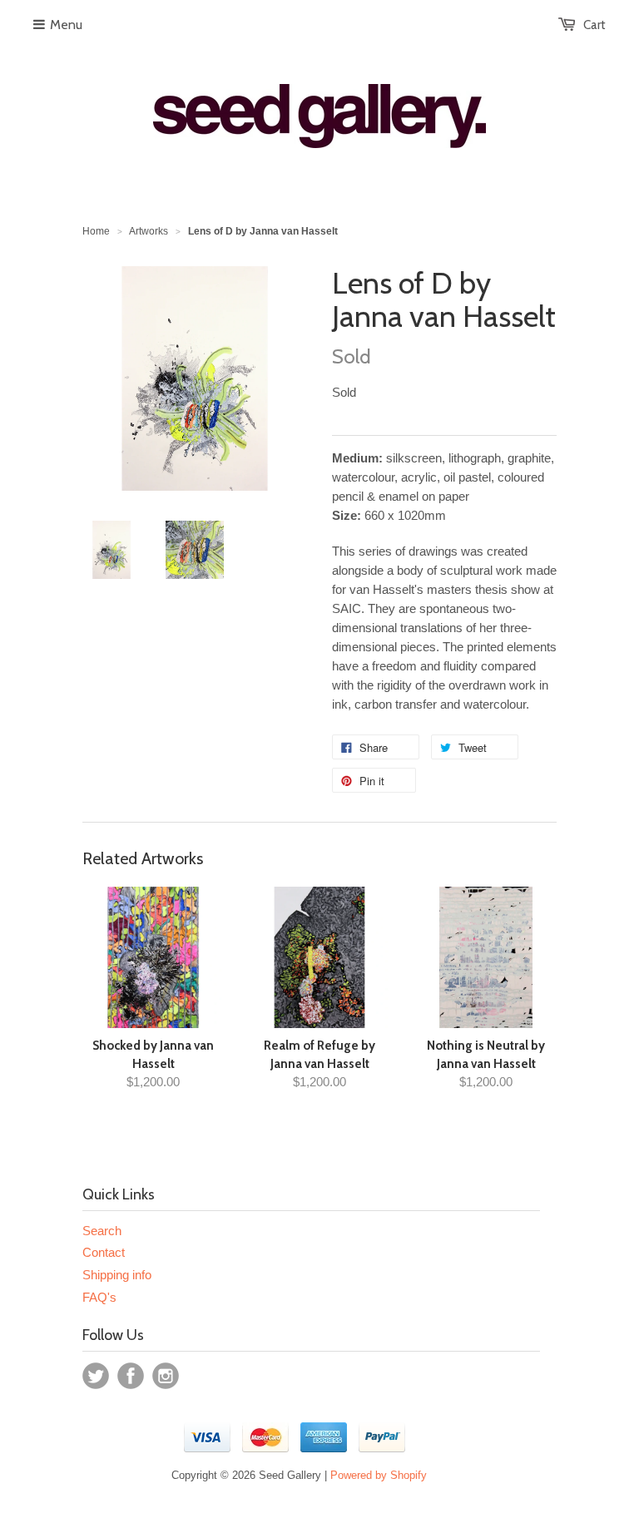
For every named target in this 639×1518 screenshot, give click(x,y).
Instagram (165, 1375)
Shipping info (116, 1275)
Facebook (130, 1375)
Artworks (148, 231)
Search (101, 1231)
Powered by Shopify (378, 1475)
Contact (103, 1252)
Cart (594, 24)
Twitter (95, 1375)
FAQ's (99, 1297)
